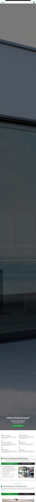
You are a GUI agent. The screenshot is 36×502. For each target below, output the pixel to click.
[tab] (9, 464)
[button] (34, 2)
